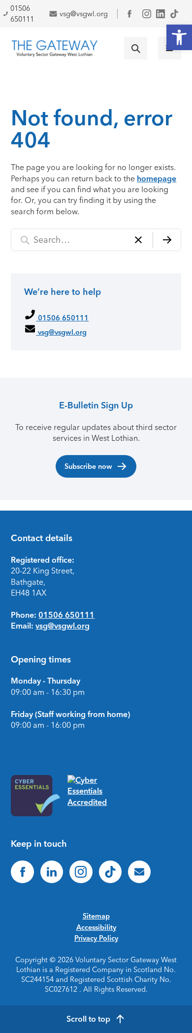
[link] (179, 37)
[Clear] (138, 240)
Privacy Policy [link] (96, 938)
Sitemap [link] (96, 916)
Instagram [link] (146, 13)
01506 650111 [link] (62, 318)
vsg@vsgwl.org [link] (84, 13)
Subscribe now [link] (88, 466)
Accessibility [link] (96, 927)
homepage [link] (156, 178)
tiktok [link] (174, 13)
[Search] (167, 240)
